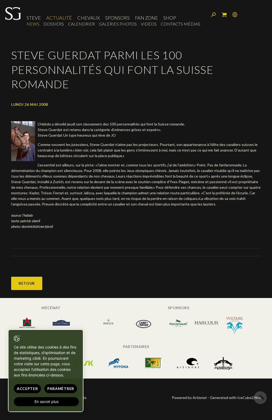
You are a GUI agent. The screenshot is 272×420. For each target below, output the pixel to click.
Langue (234, 14)
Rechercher (213, 14)
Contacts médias (180, 23)
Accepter (27, 388)
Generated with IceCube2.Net (235, 397)
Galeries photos (118, 23)
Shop (169, 17)
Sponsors (117, 17)
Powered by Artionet (189, 397)
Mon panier (224, 14)
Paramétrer (60, 388)
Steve (34, 17)
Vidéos (149, 23)
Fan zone (146, 17)
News (33, 23)
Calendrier (81, 23)
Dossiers (53, 23)
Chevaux (88, 17)
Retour (27, 283)
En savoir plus (46, 401)
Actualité (59, 17)
